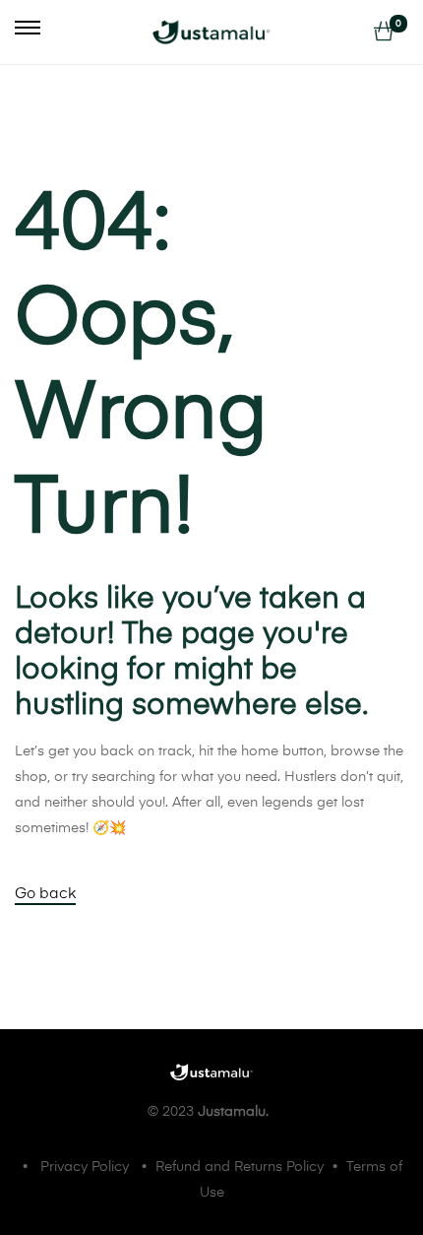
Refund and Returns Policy (239, 1167)
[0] (383, 32)
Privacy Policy (84, 1167)
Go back (45, 893)
